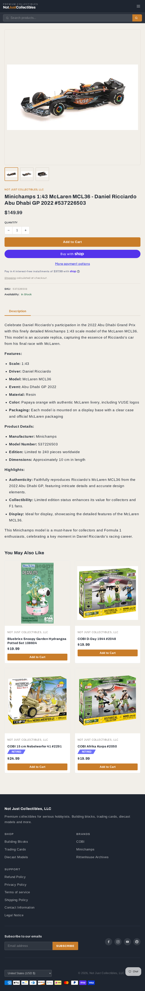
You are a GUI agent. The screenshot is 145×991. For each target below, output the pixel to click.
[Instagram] (118, 941)
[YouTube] (127, 941)
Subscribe (65, 945)
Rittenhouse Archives (92, 857)
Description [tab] (17, 311)
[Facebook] (108, 941)
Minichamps (85, 849)
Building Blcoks (16, 841)
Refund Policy (15, 877)
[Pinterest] (136, 941)
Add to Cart (72, 242)
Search (137, 18)
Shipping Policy (16, 900)
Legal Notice (14, 915)
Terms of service (17, 892)
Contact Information (20, 907)
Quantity (11, 222)
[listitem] (11, 174)
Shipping (10, 278)
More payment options (72, 264)
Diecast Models (16, 857)
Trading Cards (15, 849)
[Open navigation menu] (138, 6)
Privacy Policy (16, 884)
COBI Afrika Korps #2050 (97, 746)
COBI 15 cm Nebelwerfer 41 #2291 (34, 746)
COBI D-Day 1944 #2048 (97, 639)
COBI (80, 841)
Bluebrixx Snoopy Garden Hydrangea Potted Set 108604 (36, 641)
